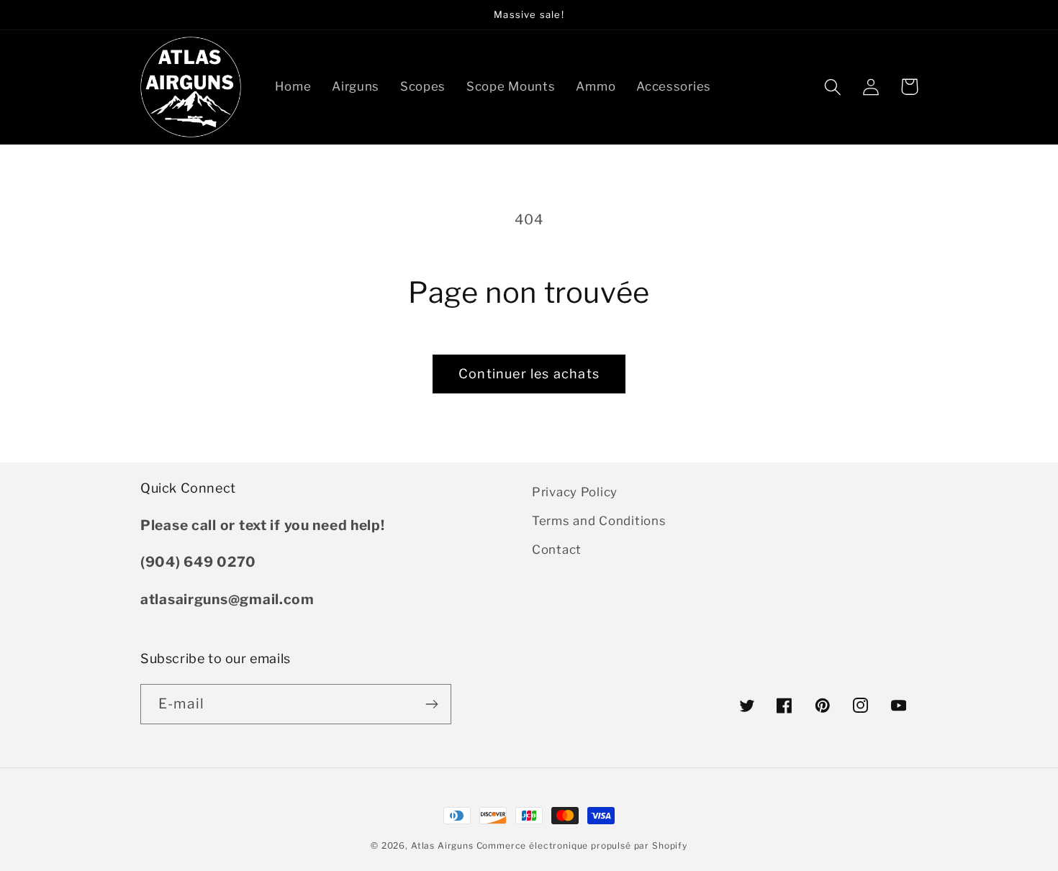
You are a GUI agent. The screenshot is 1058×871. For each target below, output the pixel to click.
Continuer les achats (529, 373)
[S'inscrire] (431, 704)
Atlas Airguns (443, 845)
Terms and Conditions (599, 521)
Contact (557, 549)
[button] (833, 87)
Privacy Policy (575, 492)
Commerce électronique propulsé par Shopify (581, 845)
